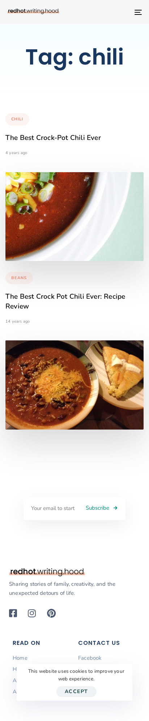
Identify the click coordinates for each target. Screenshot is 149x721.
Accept (76, 691)
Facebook (90, 658)
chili (17, 119)
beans (19, 278)
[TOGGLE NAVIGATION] (119, 12)
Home (20, 658)
